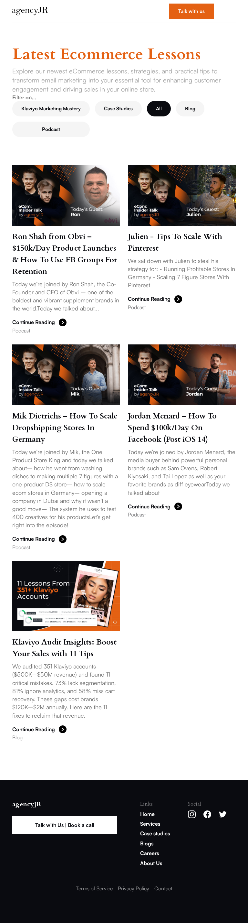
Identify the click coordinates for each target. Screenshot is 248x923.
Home (147, 814)
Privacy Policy (133, 888)
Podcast (51, 129)
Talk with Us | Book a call (64, 825)
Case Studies (118, 108)
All (159, 108)
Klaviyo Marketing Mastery (51, 108)
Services (150, 823)
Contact (163, 888)
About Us (151, 863)
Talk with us (191, 11)
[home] (30, 11)
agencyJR (26, 804)
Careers (149, 853)
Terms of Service (94, 888)
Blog (190, 108)
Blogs (146, 843)
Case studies (155, 833)
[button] (227, 11)
